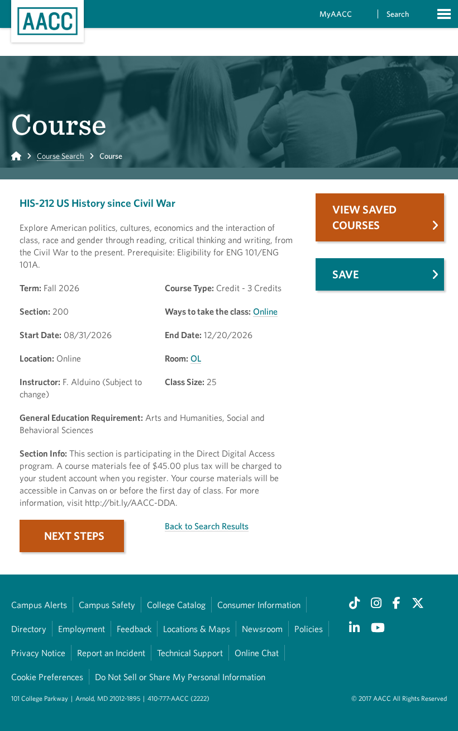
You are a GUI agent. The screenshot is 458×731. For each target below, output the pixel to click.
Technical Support (190, 653)
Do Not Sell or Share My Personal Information (180, 677)
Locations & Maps (196, 629)
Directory (28, 629)
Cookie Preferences (47, 677)
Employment (81, 629)
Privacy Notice (38, 653)
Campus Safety (107, 605)
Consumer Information (258, 605)
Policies (308, 629)
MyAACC (335, 14)
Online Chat (257, 653)
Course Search (60, 155)
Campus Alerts (39, 605)
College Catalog (176, 605)
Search (398, 14)
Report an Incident (111, 653)
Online (265, 311)
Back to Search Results (207, 526)
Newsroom (262, 629)
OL (195, 358)
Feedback (134, 629)
